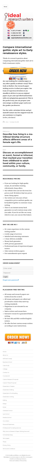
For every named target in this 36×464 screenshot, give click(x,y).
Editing (5, 400)
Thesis (4, 441)
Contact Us (6, 372)
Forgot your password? (11, 280)
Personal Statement (8, 424)
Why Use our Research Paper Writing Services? (16, 431)
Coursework (6, 376)
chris (7, 122)
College (5, 369)
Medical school (7, 417)
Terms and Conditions (9, 448)
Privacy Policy (7, 445)
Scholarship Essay (8, 434)
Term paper (6, 438)
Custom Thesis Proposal (9, 383)
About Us (5, 355)
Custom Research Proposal (10, 379)
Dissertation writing (8, 396)
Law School (6, 414)
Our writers (6, 421)
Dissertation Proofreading (10, 393)
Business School (7, 362)
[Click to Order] (18, 73)
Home (4, 351)
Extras (4, 407)
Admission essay (7, 358)
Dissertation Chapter (9, 386)
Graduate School (7, 410)
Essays (4, 403)
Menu (5, 6)
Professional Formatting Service (12, 428)
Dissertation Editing (8, 389)
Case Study (6, 365)
